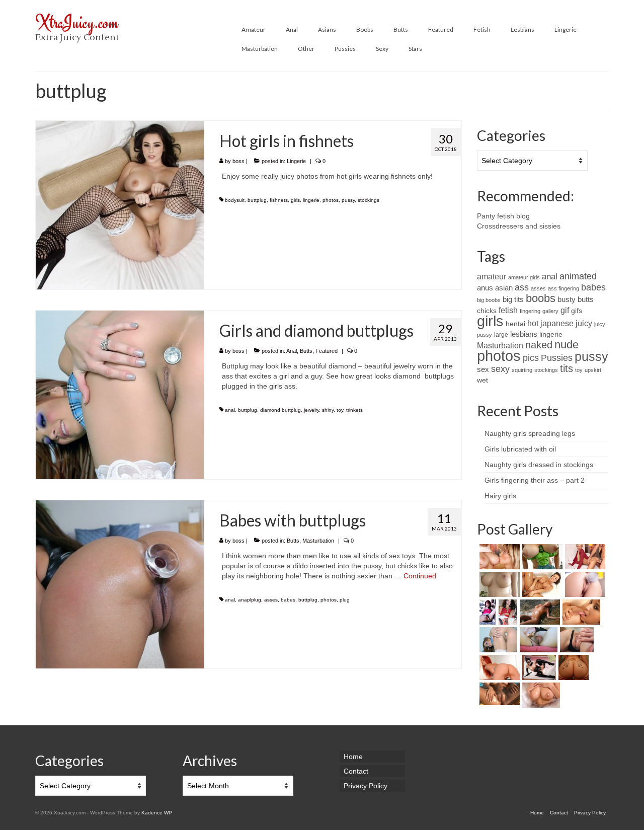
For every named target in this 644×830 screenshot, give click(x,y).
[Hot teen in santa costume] (506, 612)
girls (295, 200)
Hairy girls (500, 496)
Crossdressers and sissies (518, 226)
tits (566, 368)
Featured (326, 351)
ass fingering (563, 288)
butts (586, 299)
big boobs (489, 300)
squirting (522, 370)
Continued (420, 576)
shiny (328, 410)
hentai (515, 324)
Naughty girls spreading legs (530, 433)
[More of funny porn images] (541, 556)
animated (578, 276)
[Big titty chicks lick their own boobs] (580, 612)
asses (271, 599)
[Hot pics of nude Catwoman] (538, 667)
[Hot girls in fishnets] (120, 204)
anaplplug (249, 599)
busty (566, 299)
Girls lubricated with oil (520, 449)
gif (564, 310)
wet (482, 380)
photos (331, 200)
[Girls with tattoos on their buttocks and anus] (572, 667)
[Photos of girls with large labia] (537, 639)
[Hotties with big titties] (498, 584)
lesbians (523, 334)
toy (340, 410)
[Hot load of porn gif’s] (583, 556)
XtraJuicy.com (76, 22)
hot (532, 323)
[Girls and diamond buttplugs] (120, 394)
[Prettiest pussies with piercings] (575, 639)
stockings (368, 200)
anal (230, 410)
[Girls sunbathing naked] (538, 612)
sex (483, 369)
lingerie (311, 200)
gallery (550, 311)
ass (522, 287)
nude (566, 344)
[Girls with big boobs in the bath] (540, 695)
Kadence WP (156, 812)
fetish (508, 310)
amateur (491, 276)
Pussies (557, 358)
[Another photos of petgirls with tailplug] (583, 584)
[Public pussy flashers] (486, 612)
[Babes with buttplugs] (120, 584)
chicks (487, 311)
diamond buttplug (280, 410)
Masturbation (318, 541)
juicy (584, 323)
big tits (513, 299)
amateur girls (524, 277)
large (501, 334)
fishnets (279, 200)
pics (531, 358)
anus (485, 288)
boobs (540, 298)
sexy (500, 368)
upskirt (593, 370)
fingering (530, 311)
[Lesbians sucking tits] (498, 556)
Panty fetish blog (503, 216)
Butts (306, 351)
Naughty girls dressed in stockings (539, 465)
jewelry (311, 410)
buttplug (257, 200)
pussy (348, 200)
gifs (576, 311)
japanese (557, 323)
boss (238, 161)
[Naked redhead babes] (498, 667)
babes (288, 599)
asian (504, 288)
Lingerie (296, 161)
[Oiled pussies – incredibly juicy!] (498, 694)
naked (538, 344)
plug (345, 599)
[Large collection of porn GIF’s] (541, 584)
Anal (291, 351)
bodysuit (235, 200)
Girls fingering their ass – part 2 (535, 480)
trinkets (354, 410)
